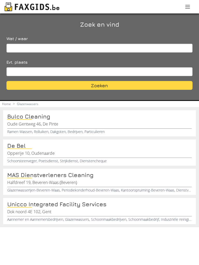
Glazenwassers (27, 104)
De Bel (16, 145)
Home (6, 104)
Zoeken (99, 85)
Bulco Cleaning (28, 116)
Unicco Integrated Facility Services (56, 204)
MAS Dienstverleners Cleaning (50, 175)
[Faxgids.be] (32, 6)
